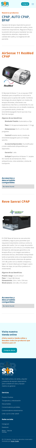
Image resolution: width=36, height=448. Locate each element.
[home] (6, 4)
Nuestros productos (10, 13)
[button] (32, 4)
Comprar (25, 4)
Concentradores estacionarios (12, 410)
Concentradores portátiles (11, 407)
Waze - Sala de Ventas (7, 431)
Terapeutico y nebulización (11, 401)
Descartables (6, 404)
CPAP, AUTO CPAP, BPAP (10, 414)
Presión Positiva (7, 397)
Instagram (5, 424)
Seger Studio (15, 441)
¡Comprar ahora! (9, 350)
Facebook (5, 427)
